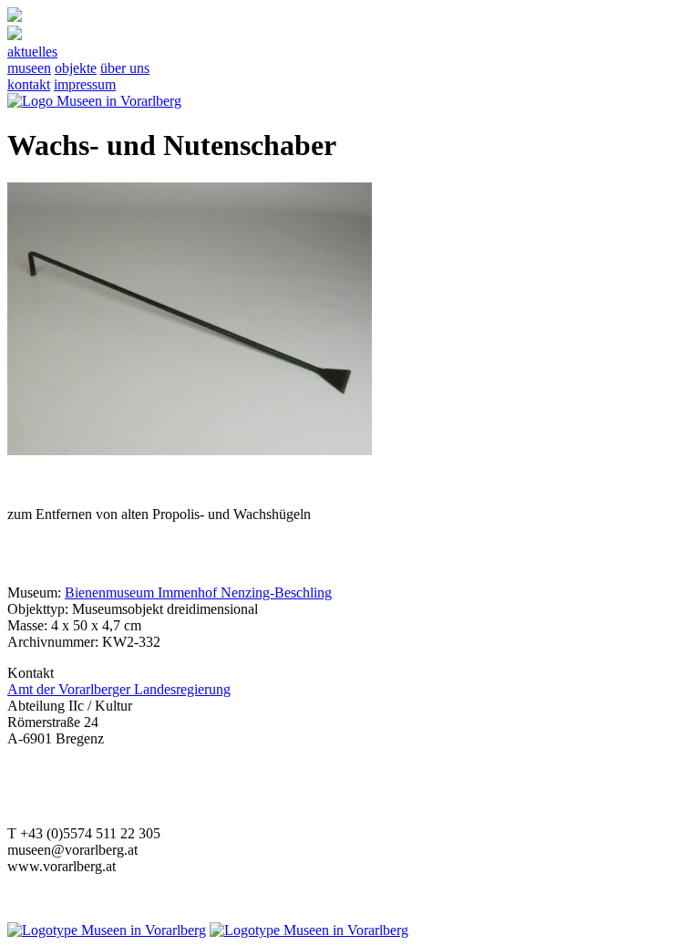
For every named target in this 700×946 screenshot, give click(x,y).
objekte (76, 68)
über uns (124, 68)
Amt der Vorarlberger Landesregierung (119, 689)
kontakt (28, 84)
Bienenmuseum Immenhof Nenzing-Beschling (198, 592)
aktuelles (32, 51)
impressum (85, 84)
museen (29, 68)
